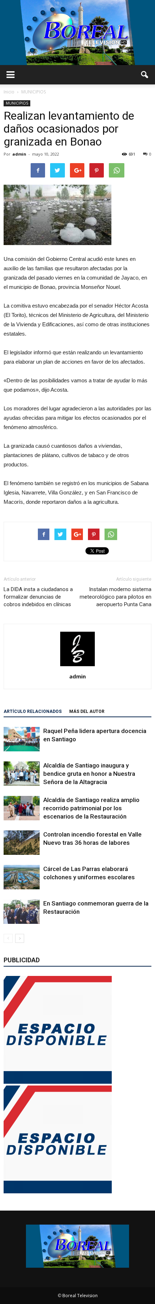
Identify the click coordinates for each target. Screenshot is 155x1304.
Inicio (9, 92)
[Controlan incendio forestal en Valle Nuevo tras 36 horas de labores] (22, 842)
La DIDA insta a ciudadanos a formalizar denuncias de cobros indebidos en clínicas (38, 597)
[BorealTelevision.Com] (77, 32)
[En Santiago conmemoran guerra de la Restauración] (22, 911)
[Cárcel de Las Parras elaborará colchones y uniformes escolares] (22, 877)
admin (19, 154)
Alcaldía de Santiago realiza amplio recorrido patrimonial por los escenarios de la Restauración (91, 808)
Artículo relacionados (33, 711)
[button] (145, 74)
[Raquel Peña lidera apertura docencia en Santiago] (22, 739)
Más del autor (87, 711)
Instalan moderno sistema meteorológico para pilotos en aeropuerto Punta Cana (115, 597)
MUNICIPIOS (17, 103)
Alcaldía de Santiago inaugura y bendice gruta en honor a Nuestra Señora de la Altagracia (89, 773)
